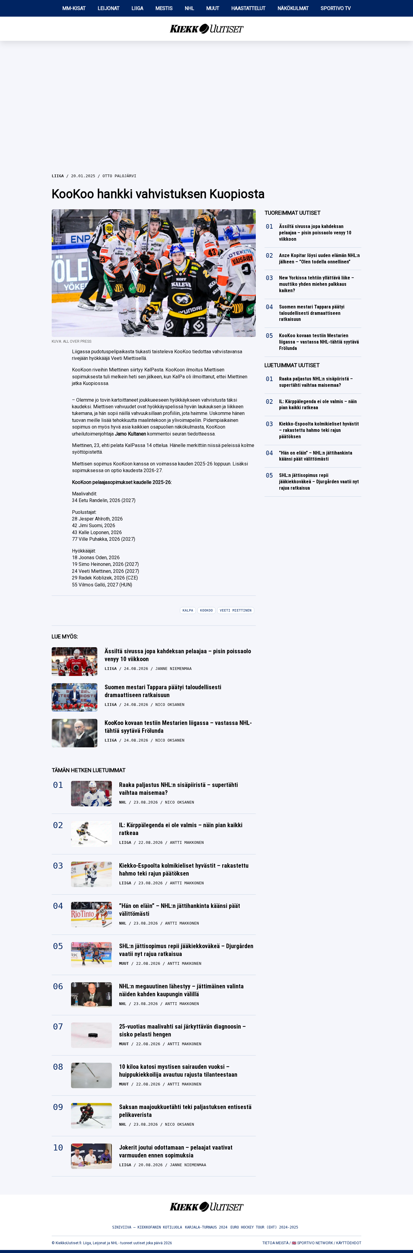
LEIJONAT (108, 8)
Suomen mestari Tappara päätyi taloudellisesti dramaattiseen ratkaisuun (163, 691)
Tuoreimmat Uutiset (292, 213)
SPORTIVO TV (336, 8)
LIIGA (137, 8)
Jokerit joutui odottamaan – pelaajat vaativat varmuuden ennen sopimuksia (176, 1151)
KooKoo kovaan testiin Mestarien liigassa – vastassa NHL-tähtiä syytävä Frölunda (178, 726)
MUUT (212, 8)
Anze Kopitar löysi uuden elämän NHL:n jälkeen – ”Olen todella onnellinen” (319, 259)
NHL (189, 8)
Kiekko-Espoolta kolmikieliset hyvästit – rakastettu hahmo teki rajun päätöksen (184, 869)
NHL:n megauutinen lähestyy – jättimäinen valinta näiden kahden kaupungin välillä (181, 990)
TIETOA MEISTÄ (275, 1243)
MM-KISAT (74, 8)
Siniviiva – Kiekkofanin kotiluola (147, 1227)
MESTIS (164, 8)
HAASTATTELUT (248, 8)
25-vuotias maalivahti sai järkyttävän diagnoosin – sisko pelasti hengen (182, 1030)
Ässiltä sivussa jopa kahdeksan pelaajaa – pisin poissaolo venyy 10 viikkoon (178, 655)
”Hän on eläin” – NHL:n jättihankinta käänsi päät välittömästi (179, 909)
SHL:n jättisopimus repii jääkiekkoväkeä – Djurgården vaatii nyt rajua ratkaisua (186, 950)
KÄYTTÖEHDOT (348, 1243)
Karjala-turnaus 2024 (206, 1227)
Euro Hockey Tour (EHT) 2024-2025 (264, 1227)
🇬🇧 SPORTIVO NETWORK (312, 1243)
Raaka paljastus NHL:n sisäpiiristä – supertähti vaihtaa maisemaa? (178, 788)
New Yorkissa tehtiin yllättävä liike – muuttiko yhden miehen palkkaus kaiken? (316, 284)
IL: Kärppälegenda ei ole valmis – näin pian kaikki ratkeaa (180, 829)
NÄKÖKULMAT (293, 8)
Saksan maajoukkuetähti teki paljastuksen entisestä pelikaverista (185, 1110)
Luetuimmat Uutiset (292, 365)
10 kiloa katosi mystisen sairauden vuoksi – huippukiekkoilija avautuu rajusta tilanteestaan (178, 1070)
